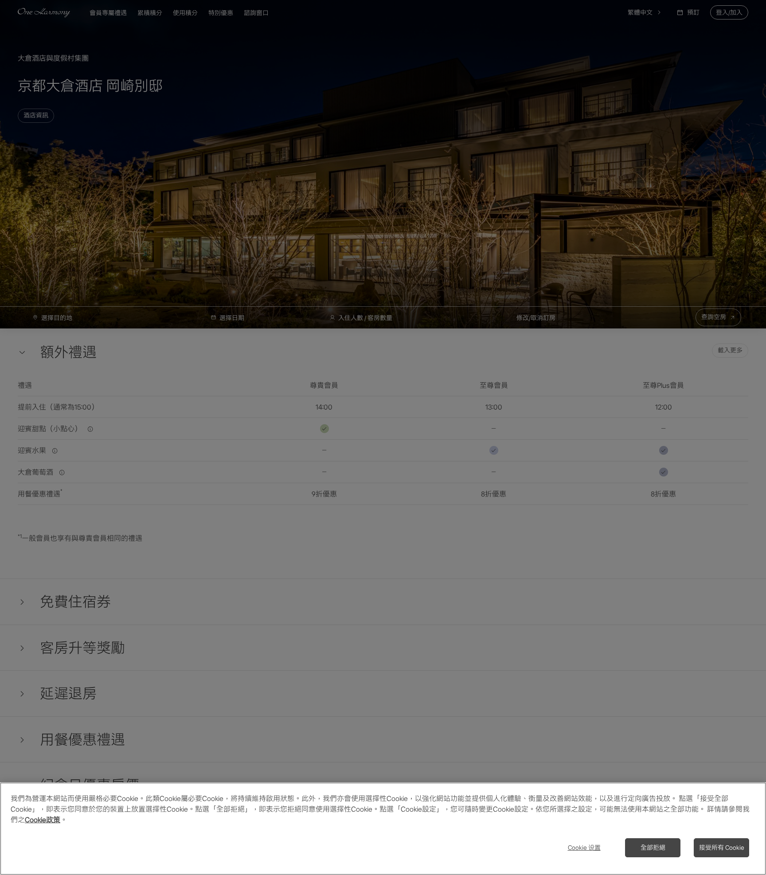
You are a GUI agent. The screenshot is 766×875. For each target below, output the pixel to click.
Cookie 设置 (584, 847)
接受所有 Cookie (721, 847)
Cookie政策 (42, 819)
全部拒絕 (653, 847)
